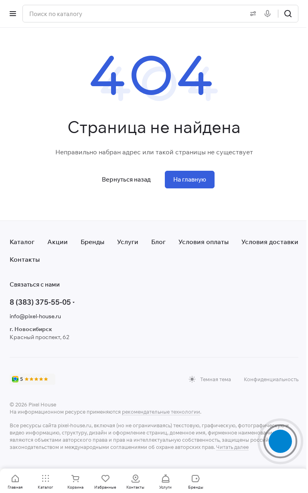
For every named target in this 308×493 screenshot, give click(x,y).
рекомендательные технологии (161, 411)
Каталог (22, 242)
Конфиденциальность (271, 379)
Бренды (92, 242)
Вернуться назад (126, 179)
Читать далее (232, 447)
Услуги (127, 242)
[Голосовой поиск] (269, 13)
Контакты (25, 259)
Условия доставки (269, 242)
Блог (158, 242)
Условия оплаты (203, 242)
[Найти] (288, 13)
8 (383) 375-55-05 (40, 302)
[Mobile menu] (13, 13)
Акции (57, 242)
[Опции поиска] (251, 13)
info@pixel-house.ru (35, 316)
